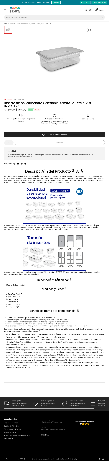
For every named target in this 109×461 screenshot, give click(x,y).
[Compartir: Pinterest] (21, 163)
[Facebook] (99, 458)
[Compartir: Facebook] (14, 163)
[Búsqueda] (102, 17)
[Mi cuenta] (90, 10)
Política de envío (10, 432)
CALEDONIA (8, 99)
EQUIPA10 (56, 2)
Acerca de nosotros (11, 423)
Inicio (5, 23)
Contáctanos (8, 438)
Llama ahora (85, 2)
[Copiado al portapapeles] (25, 163)
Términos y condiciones (12, 429)
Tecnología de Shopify (69, 459)
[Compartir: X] (18, 163)
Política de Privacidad (11, 426)
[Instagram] (103, 458)
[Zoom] (89, 30)
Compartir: (8, 163)
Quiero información (99, 2)
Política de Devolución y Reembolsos (17, 435)
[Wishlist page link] (86, 10)
